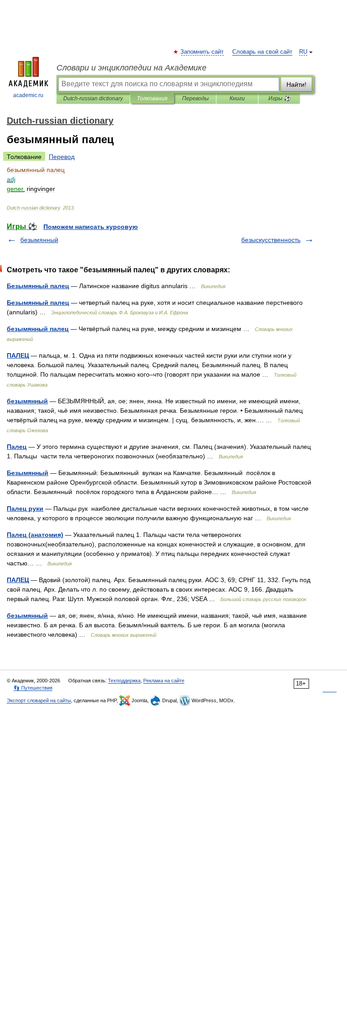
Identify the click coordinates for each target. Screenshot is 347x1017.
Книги (237, 98)
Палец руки (25, 508)
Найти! (296, 84)
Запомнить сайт (202, 52)
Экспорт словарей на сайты (39, 700)
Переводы (195, 98)
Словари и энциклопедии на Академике (131, 67)
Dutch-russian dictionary (93, 98)
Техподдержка (124, 680)
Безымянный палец (38, 285)
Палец (17, 446)
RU (303, 52)
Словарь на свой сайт (262, 52)
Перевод (62, 156)
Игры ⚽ (279, 98)
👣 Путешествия (33, 687)
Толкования (152, 98)
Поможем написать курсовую (90, 226)
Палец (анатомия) (35, 534)
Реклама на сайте (163, 680)
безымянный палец (38, 328)
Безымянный (27, 472)
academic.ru (28, 95)
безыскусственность (270, 239)
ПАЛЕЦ (18, 355)
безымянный (39, 239)
